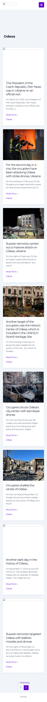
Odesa (9, 119)
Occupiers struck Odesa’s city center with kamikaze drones (23, 411)
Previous (24, 682)
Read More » (12, 114)
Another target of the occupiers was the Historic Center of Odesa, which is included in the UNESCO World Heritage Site (23, 329)
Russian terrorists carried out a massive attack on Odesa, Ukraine (22, 247)
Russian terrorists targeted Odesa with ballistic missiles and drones (23, 637)
